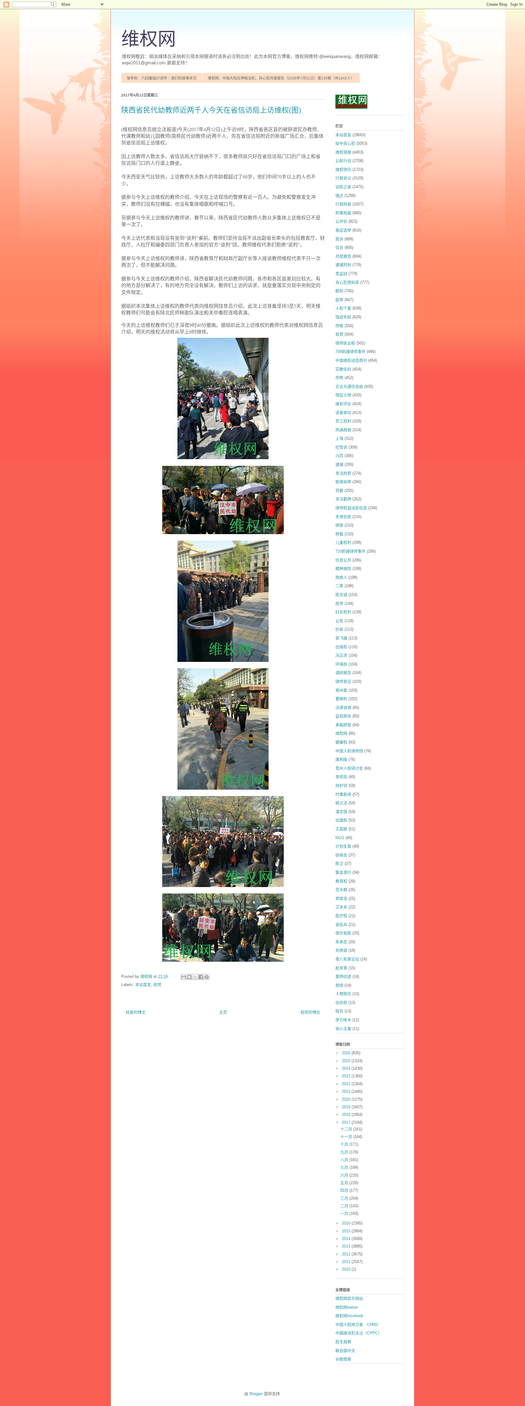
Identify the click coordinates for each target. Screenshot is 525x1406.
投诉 (339, 239)
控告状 (341, 447)
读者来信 (343, 412)
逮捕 (339, 464)
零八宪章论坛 (347, 959)
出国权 (341, 820)
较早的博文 (310, 1012)
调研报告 (343, 672)
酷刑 (339, 291)
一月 (344, 1213)
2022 (347, 1084)
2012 (347, 1254)
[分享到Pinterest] (207, 977)
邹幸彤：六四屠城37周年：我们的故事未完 (162, 78)
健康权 (341, 742)
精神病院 (343, 568)
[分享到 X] (195, 977)
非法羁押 (343, 499)
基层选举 (343, 230)
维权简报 (343, 152)
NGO (339, 837)
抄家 (339, 629)
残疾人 (341, 577)
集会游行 (343, 872)
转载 (339, 534)
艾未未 (341, 907)
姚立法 (341, 803)
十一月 (346, 1136)
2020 (347, 1099)
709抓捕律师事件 (350, 351)
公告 (339, 620)
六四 (339, 455)
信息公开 (343, 560)
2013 (347, 1246)
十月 (344, 1144)
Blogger (256, 1393)
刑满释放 (343, 430)
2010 (347, 1269)
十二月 (346, 1129)
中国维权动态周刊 (351, 360)
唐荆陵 (341, 759)
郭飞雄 (341, 638)
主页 (223, 1012)
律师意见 (343, 681)
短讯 (339, 1011)
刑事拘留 (343, 213)
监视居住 (343, 716)
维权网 (148, 39)
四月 (344, 1190)
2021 (347, 1091)
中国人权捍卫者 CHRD (356, 1324)
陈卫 (339, 863)
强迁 (339, 195)
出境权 (341, 647)
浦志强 (341, 811)
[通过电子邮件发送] (183, 977)
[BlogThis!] (189, 977)
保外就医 (343, 933)
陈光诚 (341, 594)
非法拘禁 (343, 473)
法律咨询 (343, 707)
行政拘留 (343, 204)
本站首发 (143, 984)
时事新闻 (343, 794)
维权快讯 (343, 169)
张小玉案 (343, 1028)
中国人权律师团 (349, 751)
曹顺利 (341, 698)
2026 (347, 1053)
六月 (344, 1175)
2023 (347, 1076)
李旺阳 (341, 776)
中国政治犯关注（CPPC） (358, 1333)
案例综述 (343, 976)
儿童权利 (343, 542)
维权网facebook (349, 1315)
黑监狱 (341, 273)
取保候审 (343, 481)
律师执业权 (345, 343)
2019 (347, 1107)
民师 (157, 984)
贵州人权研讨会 (349, 768)
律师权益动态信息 (351, 508)
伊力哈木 (343, 1020)
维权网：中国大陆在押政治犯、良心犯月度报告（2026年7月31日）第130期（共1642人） (281, 78)
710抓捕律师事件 (350, 551)
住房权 (341, 1002)
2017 (347, 1122)
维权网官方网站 (349, 1298)
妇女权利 (343, 612)
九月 (344, 1152)
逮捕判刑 (343, 265)
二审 (339, 586)
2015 (347, 1231)
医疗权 (341, 915)
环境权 (341, 664)
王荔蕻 (341, 829)
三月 (344, 1198)
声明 (339, 377)
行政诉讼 (343, 178)
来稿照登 (343, 725)
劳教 (339, 490)
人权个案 (343, 308)
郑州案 (341, 690)
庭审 (339, 299)
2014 (347, 1238)
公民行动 (343, 160)
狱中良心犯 (345, 143)
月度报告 (343, 256)
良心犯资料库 (347, 282)
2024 (347, 1068)
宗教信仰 (343, 369)
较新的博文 (136, 1012)
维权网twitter (346, 1307)
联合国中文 (345, 1350)
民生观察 (343, 1342)
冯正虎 (341, 655)
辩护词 (341, 785)
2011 (347, 1261)
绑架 (339, 525)
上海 (339, 438)
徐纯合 (341, 855)
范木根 (341, 889)
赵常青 (341, 968)
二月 (344, 1206)
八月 (344, 1159)
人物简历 (343, 993)
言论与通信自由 (349, 386)
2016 (347, 1223)
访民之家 (343, 187)
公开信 (341, 221)
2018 (347, 1114)
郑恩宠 (341, 898)
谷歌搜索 (343, 1359)
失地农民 (343, 516)
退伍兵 (341, 924)
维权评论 (343, 403)
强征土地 (343, 395)
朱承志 (341, 942)
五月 (344, 1183)
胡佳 (339, 985)
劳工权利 (343, 421)
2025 (347, 1061)
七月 (344, 1167)
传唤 (339, 326)
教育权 (341, 881)
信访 (339, 247)
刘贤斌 (341, 950)
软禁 (339, 334)
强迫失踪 (343, 317)
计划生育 (343, 846)
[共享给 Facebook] (201, 977)
